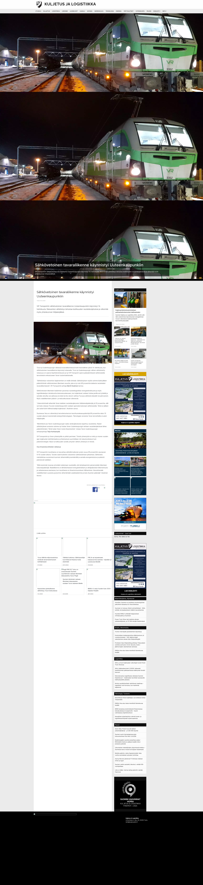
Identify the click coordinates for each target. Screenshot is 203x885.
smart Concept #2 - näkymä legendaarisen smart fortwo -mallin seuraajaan (137, 362)
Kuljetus (46, 11)
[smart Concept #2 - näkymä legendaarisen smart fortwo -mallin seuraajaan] (138, 354)
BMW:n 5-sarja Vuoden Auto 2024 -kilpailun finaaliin (99, 590)
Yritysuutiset (128, 11)
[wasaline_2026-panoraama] (73, 514)
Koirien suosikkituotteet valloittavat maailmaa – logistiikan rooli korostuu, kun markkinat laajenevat (129, 685)
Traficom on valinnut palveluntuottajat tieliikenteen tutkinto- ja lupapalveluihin (121, 340)
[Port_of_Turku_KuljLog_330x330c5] (130, 515)
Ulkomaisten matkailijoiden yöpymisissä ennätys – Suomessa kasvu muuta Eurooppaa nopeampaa (122, 491)
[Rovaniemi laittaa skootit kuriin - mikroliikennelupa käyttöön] (122, 354)
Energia (118, 11)
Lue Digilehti (130, 591)
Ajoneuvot (74, 11)
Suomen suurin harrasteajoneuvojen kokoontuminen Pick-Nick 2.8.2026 (121, 470)
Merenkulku (99, 11)
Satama (89, 11)
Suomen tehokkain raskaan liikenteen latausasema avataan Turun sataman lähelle (73, 581)
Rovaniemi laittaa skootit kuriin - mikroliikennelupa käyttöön (121, 362)
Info (164, 11)
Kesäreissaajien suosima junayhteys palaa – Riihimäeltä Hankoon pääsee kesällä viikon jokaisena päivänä (137, 471)
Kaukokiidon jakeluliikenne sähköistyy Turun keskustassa (47, 590)
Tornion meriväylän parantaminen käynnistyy (128, 631)
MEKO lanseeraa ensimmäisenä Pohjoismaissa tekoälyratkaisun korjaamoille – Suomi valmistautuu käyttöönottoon (128, 711)
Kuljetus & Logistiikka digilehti (130, 422)
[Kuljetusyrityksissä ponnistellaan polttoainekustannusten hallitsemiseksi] (130, 300)
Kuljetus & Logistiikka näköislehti (131, 594)
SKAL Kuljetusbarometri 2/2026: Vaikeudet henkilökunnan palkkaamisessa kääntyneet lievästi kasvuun (130, 670)
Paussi (149, 11)
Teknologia (110, 11)
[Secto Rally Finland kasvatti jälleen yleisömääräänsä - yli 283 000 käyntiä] (130, 440)
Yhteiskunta (140, 11)
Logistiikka (56, 11)
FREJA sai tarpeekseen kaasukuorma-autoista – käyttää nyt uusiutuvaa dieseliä (99, 560)
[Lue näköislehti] (130, 398)
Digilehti (156, 11)
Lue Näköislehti (130, 374)
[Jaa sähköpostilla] (104, 489)
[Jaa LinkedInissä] (98, 489)
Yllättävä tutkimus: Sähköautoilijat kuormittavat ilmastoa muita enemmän (74, 560)
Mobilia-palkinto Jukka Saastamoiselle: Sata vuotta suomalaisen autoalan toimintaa (137, 491)
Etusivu (38, 11)
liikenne (65, 11)
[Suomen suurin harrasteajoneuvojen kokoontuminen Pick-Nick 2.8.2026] (122, 462)
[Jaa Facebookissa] (92, 489)
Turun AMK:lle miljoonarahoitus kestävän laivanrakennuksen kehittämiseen (48, 560)
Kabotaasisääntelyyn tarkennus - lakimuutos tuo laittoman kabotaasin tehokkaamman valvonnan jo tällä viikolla (138, 341)
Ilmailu (82, 11)
